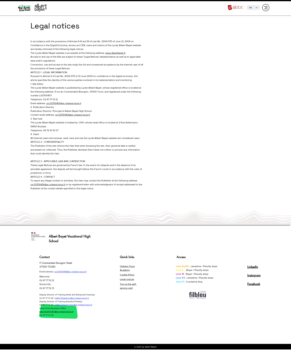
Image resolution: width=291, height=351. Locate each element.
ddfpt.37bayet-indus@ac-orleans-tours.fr (73, 305)
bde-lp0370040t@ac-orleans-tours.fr (56, 311)
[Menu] (265, 7)
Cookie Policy (127, 274)
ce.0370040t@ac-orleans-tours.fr (63, 103)
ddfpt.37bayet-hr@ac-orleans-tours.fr (72, 298)
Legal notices (127, 279)
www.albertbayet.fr (115, 53)
